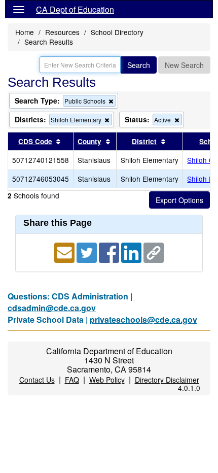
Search (138, 65)
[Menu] (19, 9)
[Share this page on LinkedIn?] (132, 251)
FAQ (72, 380)
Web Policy (107, 380)
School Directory (117, 32)
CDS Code (35, 141)
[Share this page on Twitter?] (88, 251)
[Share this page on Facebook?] (110, 251)
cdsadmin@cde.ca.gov (52, 308)
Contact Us (37, 380)
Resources (62, 32)
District (144, 141)
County (89, 141)
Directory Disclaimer (167, 380)
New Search (184, 65)
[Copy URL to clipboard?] (153, 251)
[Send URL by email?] (65, 251)
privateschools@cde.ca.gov (143, 319)
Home (24, 32)
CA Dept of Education (75, 9)
